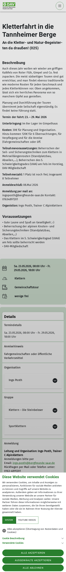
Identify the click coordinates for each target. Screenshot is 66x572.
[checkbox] (33, 530)
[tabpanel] (33, 535)
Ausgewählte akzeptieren (33, 560)
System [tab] (9, 520)
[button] (33, 538)
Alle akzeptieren (33, 552)
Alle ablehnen (33, 567)
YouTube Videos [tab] (27, 520)
